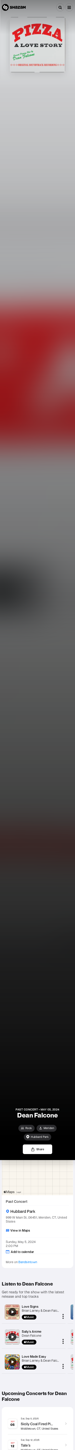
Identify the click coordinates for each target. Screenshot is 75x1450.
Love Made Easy (34, 1356)
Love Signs (30, 1307)
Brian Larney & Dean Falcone (42, 1311)
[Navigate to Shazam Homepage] (14, 7)
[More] (63, 1317)
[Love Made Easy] (12, 1362)
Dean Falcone (31, 1335)
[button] (69, 7)
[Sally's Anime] (12, 1337)
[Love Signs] (12, 1312)
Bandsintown (27, 1262)
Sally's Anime (32, 1331)
